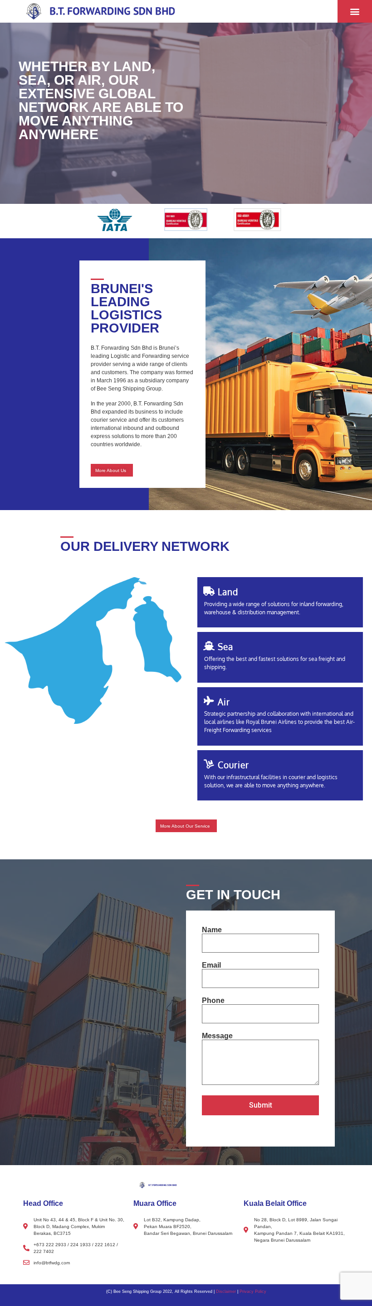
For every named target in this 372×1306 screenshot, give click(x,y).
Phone (213, 1000)
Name (212, 930)
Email (211, 965)
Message (217, 1036)
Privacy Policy (253, 1291)
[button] (354, 11)
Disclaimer (226, 1291)
